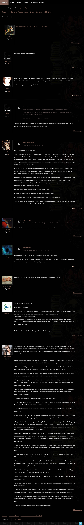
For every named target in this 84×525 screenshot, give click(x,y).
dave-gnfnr (7, 61)
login (26, 8)
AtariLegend (7, 257)
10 (9, 359)
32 (9, 154)
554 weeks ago (75, 43)
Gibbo (9, 36)
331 (9, 289)
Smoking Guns (7, 286)
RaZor (7, 152)
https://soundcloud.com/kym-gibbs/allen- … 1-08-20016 (31, 26)
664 (9, 91)
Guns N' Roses (17, 12)
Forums (5, 12)
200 (9, 232)
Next (19, 17)
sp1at (7, 113)
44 (9, 116)
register (21, 8)
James (7, 89)
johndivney (7, 314)
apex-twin (7, 229)
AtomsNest (7, 356)
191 (11, 39)
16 (9, 64)
